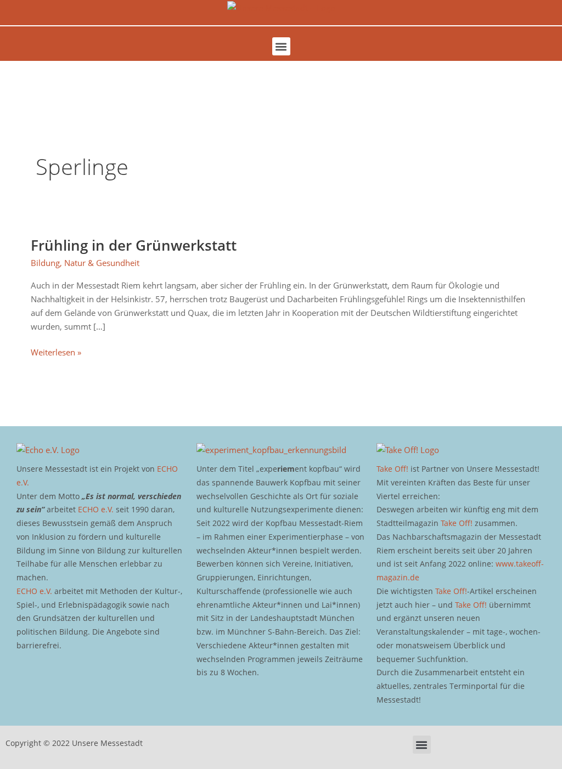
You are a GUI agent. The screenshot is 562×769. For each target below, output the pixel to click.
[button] (281, 46)
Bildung (45, 262)
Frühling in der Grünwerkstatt (134, 245)
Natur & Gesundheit (101, 262)
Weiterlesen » (56, 352)
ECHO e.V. (96, 509)
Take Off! (392, 468)
